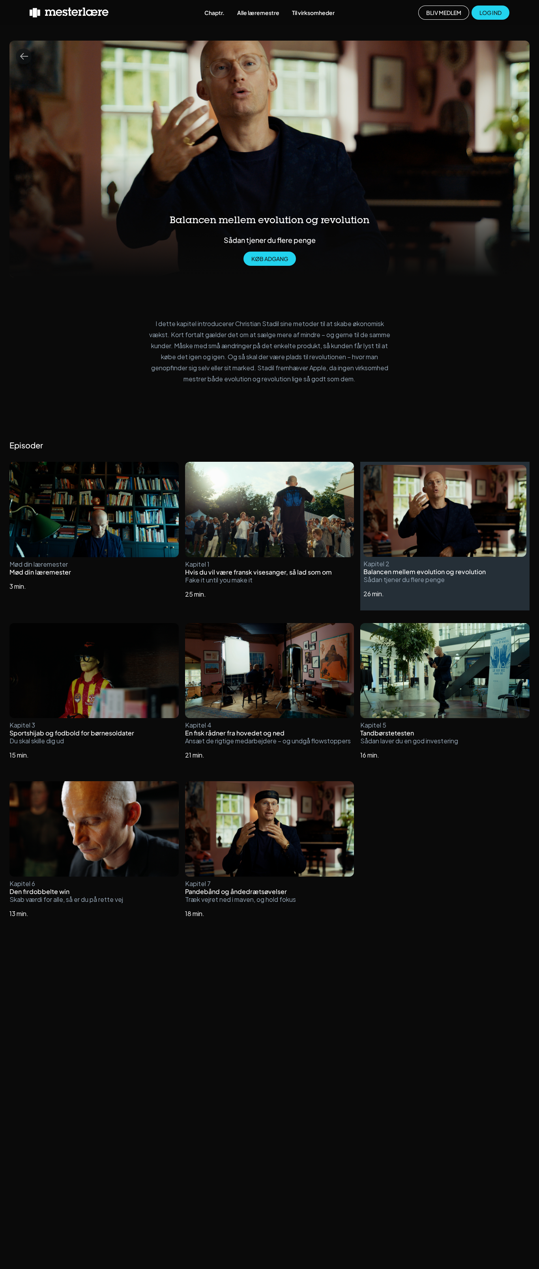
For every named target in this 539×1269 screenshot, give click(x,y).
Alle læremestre (258, 12)
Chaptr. (214, 12)
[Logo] (69, 12)
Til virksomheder (313, 12)
